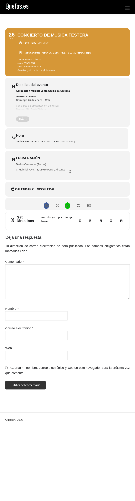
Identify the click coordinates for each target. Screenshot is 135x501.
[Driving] (90, 220)
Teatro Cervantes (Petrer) (31, 164)
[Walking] (111, 220)
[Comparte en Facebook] (46, 204)
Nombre (12, 308)
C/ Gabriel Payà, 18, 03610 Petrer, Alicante (40, 169)
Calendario (24, 189)
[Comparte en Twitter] (57, 204)
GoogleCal (46, 189)
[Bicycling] (121, 220)
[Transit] (100, 220)
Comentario (14, 261)
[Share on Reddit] (78, 204)
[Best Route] (80, 220)
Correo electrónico (19, 328)
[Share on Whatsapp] (67, 204)
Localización (28, 158)
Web (8, 348)
